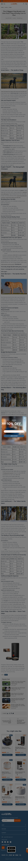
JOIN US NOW (14, 436)
